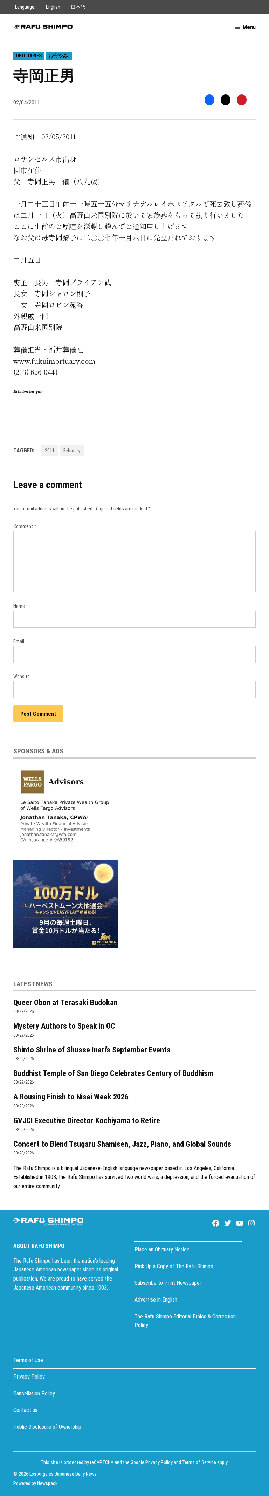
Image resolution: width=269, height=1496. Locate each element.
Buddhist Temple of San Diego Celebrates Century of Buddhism (113, 1073)
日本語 (78, 7)
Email (18, 641)
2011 (50, 450)
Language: (25, 7)
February (71, 450)
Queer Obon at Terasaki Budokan (65, 1002)
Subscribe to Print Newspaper (167, 1282)
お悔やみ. (58, 56)
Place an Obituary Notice (161, 1249)
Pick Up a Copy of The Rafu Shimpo (173, 1266)
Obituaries (29, 56)
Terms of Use (28, 1360)
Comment (24, 526)
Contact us (25, 1410)
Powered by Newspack (35, 1483)
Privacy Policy (29, 1376)
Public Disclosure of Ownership (47, 1426)
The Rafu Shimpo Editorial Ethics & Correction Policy (185, 1321)
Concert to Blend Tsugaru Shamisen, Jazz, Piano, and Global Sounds (122, 1143)
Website (21, 676)
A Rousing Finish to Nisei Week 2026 (71, 1096)
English (53, 7)
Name (19, 606)
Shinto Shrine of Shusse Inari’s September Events (92, 1049)
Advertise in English (155, 1299)
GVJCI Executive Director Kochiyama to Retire (86, 1120)
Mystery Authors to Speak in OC (64, 1025)
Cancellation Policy (34, 1393)
